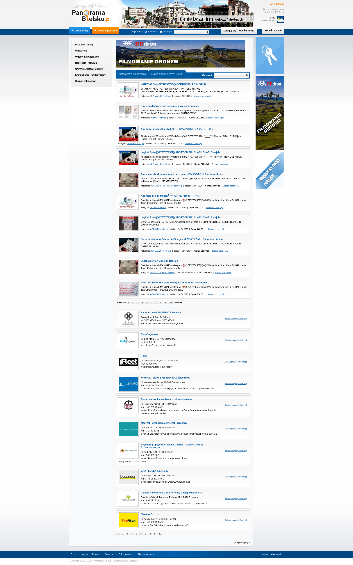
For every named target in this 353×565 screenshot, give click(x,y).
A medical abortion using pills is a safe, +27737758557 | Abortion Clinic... (182, 174)
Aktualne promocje (146, 554)
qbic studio (276, 554)
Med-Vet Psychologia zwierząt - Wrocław (164, 423)
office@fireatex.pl (156, 525)
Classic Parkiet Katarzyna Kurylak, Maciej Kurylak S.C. (172, 492)
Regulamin (109, 554)
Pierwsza (121, 302)
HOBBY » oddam (158, 207)
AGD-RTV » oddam (159, 229)
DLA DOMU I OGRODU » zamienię (166, 186)
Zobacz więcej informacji (236, 318)
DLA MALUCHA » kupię (161, 96)
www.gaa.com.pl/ (181, 482)
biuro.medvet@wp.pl (158, 434)
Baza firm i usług (84, 44)
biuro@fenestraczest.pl (159, 388)
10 (170, 302)
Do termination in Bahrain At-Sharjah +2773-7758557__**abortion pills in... (183, 239)
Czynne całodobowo (85, 81)
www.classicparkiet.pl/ (196, 503)
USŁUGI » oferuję (158, 118)
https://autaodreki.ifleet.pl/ (159, 367)
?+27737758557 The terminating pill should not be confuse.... (175, 282)
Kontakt (84, 554)
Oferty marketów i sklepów (89, 69)
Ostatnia (178, 302)
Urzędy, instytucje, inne (87, 57)
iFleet (144, 356)
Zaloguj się (229, 30)
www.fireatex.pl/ (180, 525)
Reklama (96, 554)
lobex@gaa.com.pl (157, 482)
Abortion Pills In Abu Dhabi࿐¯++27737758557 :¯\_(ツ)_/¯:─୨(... (177, 129)
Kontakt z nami (273, 30)
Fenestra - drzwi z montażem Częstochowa (165, 377)
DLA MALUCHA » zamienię (162, 272)
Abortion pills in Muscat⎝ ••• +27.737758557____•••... (170, 195)
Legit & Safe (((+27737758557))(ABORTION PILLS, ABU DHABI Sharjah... (181, 152)
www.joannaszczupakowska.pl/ (133, 461)
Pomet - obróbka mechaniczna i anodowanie (166, 399)
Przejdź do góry (241, 542)
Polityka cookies (126, 554)
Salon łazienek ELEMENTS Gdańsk (161, 312)
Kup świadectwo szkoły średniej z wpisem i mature (170, 106)
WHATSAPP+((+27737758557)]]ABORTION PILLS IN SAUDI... (175, 84)
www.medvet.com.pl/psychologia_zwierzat (196, 434)
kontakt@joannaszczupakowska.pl (165, 458)
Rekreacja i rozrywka (86, 63)
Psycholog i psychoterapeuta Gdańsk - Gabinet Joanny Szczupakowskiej (172, 446)
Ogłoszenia (81, 50)
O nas (73, 554)
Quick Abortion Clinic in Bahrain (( (160, 261)
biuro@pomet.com (157, 410)
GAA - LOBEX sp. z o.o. (154, 471)
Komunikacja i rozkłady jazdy (90, 75)
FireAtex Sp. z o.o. (151, 514)
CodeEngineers (149, 334)
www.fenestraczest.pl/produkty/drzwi (196, 388)
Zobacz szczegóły (202, 96)
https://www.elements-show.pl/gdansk (164, 323)
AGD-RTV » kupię (135, 143)
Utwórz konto (246, 30)
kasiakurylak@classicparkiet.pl (163, 503)
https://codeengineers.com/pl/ (160, 345)
